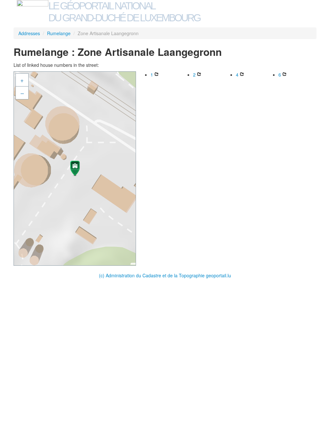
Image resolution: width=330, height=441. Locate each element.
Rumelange (59, 33)
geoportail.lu (218, 275)
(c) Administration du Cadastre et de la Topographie (152, 275)
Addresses (29, 33)
